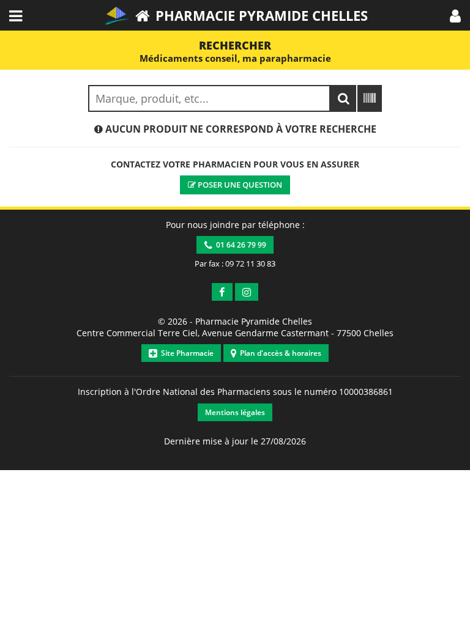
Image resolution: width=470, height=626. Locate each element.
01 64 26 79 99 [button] (239, 245)
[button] (455, 15)
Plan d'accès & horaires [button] (278, 353)
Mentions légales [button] (235, 412)
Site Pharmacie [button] (185, 353)
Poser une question (239, 184)
